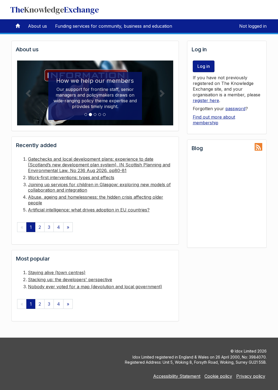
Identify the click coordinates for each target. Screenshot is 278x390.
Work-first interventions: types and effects (71, 177)
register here (206, 100)
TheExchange (54, 9)
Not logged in (253, 26)
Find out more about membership (214, 119)
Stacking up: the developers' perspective (70, 279)
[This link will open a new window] (258, 147)
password (235, 108)
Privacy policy (250, 376)
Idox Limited (245, 351)
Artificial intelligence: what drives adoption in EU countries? (89, 210)
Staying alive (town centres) (57, 272)
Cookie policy (218, 376)
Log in (203, 66)
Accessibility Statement (176, 376)
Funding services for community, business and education (113, 26)
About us (37, 26)
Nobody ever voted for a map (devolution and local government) (95, 286)
